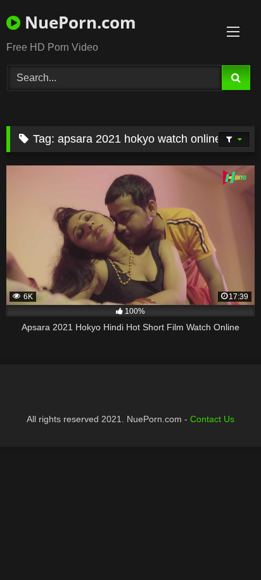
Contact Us (212, 419)
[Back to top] (222, 542)
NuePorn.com (78, 22)
